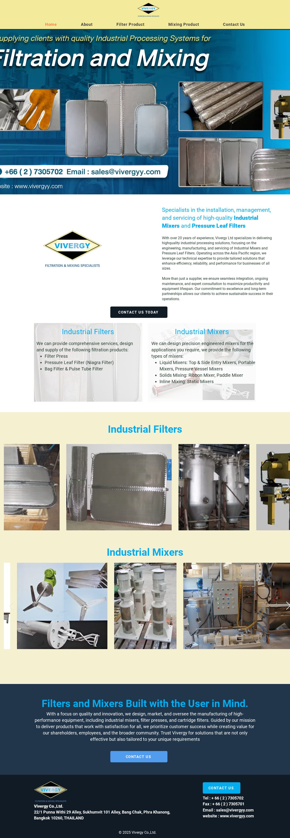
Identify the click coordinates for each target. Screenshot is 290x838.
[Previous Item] (11, 487)
